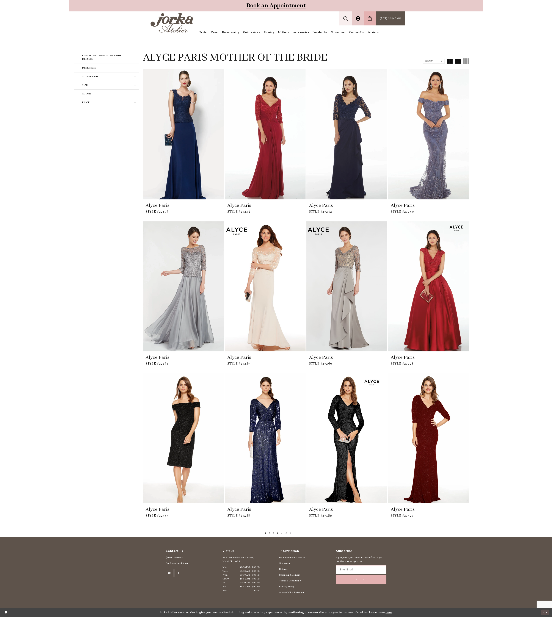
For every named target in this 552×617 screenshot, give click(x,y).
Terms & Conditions (290, 580)
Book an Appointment (276, 5)
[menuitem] (345, 18)
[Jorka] (172, 23)
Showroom (285, 563)
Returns (283, 569)
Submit (361, 579)
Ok (545, 612)
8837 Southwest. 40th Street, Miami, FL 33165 (238, 559)
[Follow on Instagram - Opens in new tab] (170, 573)
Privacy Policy (287, 586)
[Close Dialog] (6, 612)
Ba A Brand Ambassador (292, 557)
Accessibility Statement (292, 592)
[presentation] (183, 134)
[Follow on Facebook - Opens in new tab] (178, 573)
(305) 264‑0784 (174, 557)
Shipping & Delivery (289, 574)
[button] (345, 18)
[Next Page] (290, 533)
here (389, 612)
